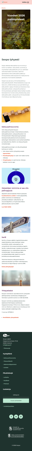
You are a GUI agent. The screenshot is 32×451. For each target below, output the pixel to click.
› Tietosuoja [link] (6, 348)
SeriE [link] (4, 237)
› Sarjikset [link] (6, 380)
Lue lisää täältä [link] (6, 207)
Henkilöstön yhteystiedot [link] (11, 317)
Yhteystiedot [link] (7, 291)
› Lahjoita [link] (6, 377)
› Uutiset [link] (5, 367)
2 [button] (16, 46)
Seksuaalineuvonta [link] (10, 127)
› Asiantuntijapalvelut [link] (9, 364)
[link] (4, 2)
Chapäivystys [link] (7, 160)
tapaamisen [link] (6, 153)
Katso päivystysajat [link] (8, 266)
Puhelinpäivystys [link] (8, 155)
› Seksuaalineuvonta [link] (9, 358)
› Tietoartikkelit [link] (7, 361)
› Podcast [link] (6, 383)
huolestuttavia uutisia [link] (8, 195)
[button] (25, 2)
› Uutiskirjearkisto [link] (8, 406)
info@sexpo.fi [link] (7, 345)
